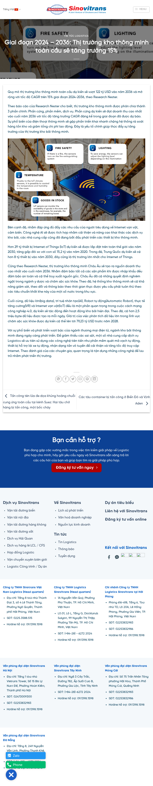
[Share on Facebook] (65, 379)
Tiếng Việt (9, 9)
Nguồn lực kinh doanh (74, 524)
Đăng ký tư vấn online (126, 519)
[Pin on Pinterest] (87, 379)
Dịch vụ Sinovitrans (21, 503)
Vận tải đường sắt (20, 531)
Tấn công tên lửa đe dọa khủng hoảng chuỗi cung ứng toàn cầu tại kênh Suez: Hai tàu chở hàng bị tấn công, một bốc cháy (39, 401)
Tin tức (60, 534)
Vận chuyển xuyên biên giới (27, 559)
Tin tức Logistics (76, 36)
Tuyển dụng (66, 556)
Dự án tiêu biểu (119, 503)
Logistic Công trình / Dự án (27, 566)
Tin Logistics (67, 542)
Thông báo (66, 549)
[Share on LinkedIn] (94, 379)
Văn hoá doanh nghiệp (75, 517)
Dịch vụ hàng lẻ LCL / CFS (26, 545)
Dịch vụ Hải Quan (20, 538)
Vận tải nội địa (17, 517)
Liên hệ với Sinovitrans (126, 511)
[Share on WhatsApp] (58, 379)
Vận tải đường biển (21, 510)
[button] (141, 9)
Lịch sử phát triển (70, 510)
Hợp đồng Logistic (20, 552)
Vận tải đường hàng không (26, 524)
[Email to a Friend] (80, 379)
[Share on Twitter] (73, 379)
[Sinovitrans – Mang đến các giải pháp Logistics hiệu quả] (76, 10)
